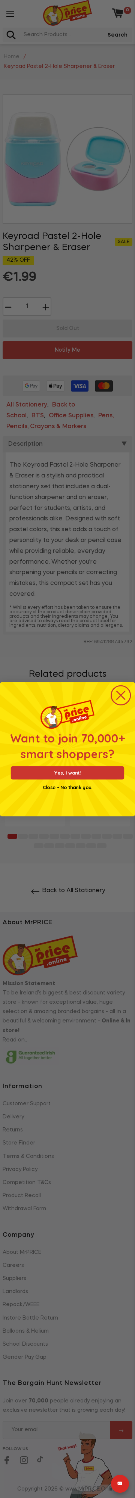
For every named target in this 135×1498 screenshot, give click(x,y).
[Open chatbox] (120, 1484)
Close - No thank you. (67, 787)
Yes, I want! (67, 772)
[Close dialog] (121, 695)
